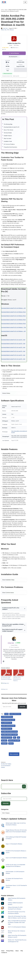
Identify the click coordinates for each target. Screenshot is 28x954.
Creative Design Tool (6, 728)
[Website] (3, 662)
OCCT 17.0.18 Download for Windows (17, 927)
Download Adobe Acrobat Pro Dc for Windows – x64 (13, 308)
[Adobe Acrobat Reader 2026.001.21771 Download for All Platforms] (18, 673)
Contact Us (4, 952)
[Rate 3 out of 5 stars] (6, 47)
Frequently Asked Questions (10, 147)
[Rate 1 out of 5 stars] (3, 47)
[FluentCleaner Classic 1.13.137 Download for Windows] (3, 888)
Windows (12, 29)
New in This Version (8, 130)
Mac (6, 29)
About (17, 950)
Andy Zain (5, 28)
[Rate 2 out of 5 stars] (4, 47)
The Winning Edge (8, 124)
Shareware (4, 743)
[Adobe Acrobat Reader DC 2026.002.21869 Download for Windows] (6, 673)
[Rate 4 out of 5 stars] (7, 47)
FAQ (22, 950)
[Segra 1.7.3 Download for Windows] (3, 846)
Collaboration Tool (6, 722)
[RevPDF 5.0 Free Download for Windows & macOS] (3, 853)
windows (11, 743)
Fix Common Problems (9, 144)
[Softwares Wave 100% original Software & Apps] (4, 2)
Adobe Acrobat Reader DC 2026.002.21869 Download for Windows (6, 678)
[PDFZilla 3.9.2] (6, 685)
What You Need (7, 138)
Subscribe (22, 706)
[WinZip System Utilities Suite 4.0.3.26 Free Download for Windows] (3, 826)
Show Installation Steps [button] (8, 579)
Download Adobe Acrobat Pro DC (11, 127)
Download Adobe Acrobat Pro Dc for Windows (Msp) (13, 312)
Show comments (14, 754)
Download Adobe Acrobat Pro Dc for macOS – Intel (13, 339)
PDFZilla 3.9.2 (4, 689)
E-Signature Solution (7, 737)
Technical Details (8, 132)
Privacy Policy (9, 950)
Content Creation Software (8, 725)
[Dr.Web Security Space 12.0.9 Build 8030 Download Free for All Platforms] (3, 867)
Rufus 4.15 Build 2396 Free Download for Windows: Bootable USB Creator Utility (17, 922)
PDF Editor (4, 740)
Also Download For (13, 56)
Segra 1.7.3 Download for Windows (14, 843)
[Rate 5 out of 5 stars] (9, 47)
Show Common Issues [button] (8, 592)
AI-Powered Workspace (7, 716)
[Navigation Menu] (25, 2)
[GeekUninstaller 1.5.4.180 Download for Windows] (3, 874)
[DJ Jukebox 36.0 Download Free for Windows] (3, 881)
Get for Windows (15, 53)
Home (2, 9)
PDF (8, 29)
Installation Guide (8, 141)
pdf (18, 737)
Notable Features (8, 135)
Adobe (6, 9)
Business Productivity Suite (8, 719)
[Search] (24, 786)
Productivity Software (14, 740)
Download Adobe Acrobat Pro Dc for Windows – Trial (13, 327)
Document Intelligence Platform (9, 731)
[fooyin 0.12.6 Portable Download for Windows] (3, 860)
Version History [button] (6, 393)
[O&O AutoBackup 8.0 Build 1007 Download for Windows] (3, 840)
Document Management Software (9, 734)
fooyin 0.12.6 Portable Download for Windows (16, 857)
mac (15, 737)
